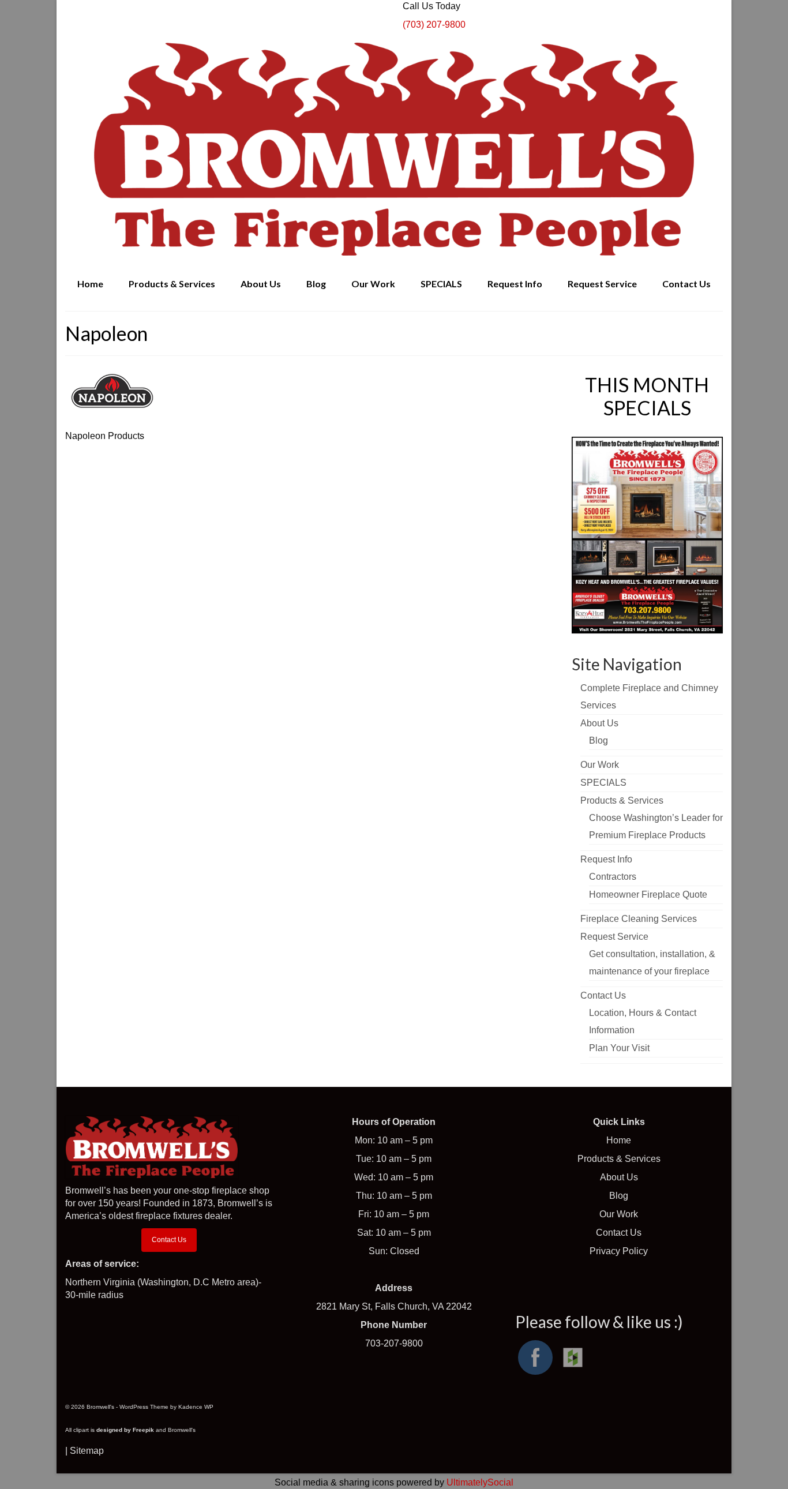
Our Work (618, 1214)
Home (618, 1140)
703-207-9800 (394, 1343)
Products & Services (619, 1159)
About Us (619, 1177)
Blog (618, 1196)
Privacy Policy (619, 1251)
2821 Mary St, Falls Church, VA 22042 (394, 1306)
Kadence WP (195, 1407)
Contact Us (169, 1240)
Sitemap (87, 1451)
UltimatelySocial (479, 1482)
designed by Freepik (125, 1430)
